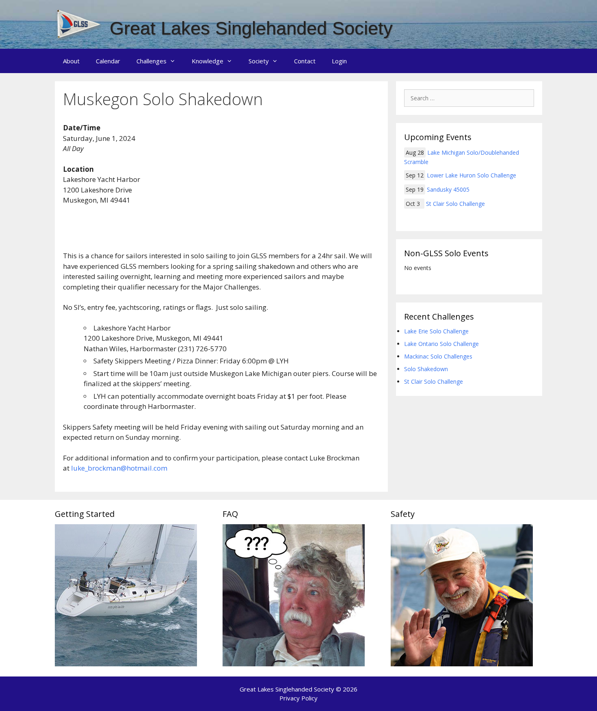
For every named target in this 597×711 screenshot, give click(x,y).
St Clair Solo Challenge (455, 203)
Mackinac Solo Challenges (438, 356)
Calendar (108, 61)
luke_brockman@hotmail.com (119, 468)
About (71, 61)
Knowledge (207, 61)
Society (259, 61)
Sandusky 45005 (448, 189)
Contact (305, 61)
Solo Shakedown (426, 369)
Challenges (151, 61)
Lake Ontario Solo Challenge (441, 344)
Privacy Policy (298, 698)
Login (339, 61)
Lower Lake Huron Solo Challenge (471, 175)
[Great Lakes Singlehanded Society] (79, 23)
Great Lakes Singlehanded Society (251, 28)
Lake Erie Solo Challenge (436, 331)
